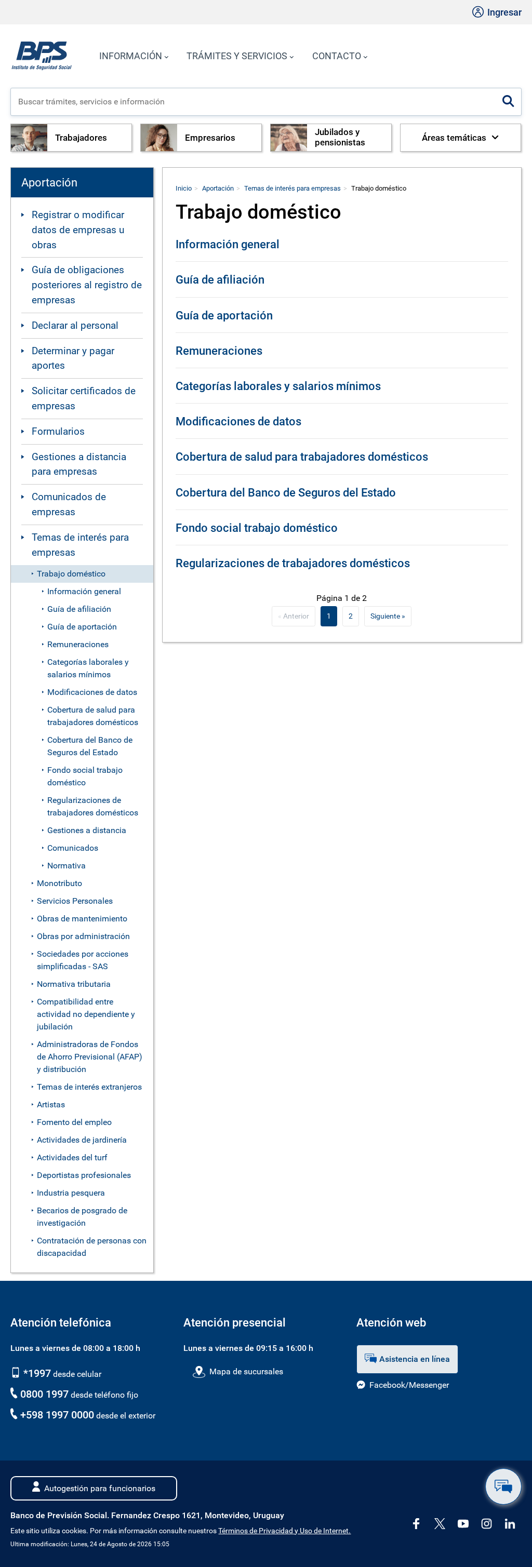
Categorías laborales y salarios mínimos (88, 668)
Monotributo (59, 883)
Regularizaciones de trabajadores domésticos (92, 806)
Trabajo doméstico (71, 574)
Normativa (66, 865)
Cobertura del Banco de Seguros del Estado (89, 746)
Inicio (184, 188)
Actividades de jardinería (82, 1140)
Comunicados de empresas (69, 504)
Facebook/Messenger (409, 1385)
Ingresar (503, 12)
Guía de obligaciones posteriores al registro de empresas (87, 285)
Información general (84, 591)
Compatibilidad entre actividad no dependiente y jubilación (86, 1014)
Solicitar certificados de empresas (84, 398)
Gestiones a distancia (86, 830)
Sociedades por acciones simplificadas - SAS (82, 960)
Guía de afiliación (79, 609)
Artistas (51, 1104)
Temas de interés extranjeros (89, 1087)
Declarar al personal (75, 325)
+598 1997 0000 (57, 1415)
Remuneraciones (78, 644)
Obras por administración (83, 936)
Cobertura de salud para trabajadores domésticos (92, 716)
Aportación (218, 188)
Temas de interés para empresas (80, 544)
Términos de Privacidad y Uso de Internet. (284, 1530)
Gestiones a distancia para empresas (79, 464)
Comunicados (72, 848)
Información (130, 55)
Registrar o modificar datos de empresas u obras (78, 230)
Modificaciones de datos (92, 692)
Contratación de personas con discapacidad (92, 1247)
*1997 (36, 1373)
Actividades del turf (72, 1157)
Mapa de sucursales (246, 1371)
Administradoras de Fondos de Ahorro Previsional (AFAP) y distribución (89, 1056)
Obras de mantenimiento (82, 918)
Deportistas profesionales (84, 1175)
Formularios (58, 431)
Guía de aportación (82, 627)
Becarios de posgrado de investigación (82, 1217)
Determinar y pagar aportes (73, 358)
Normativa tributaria (74, 984)
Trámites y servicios (237, 55)
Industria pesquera (71, 1193)
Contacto (336, 55)
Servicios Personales (75, 901)
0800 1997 (44, 1394)
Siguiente (385, 616)
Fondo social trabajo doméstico (85, 776)
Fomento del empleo (74, 1122)
